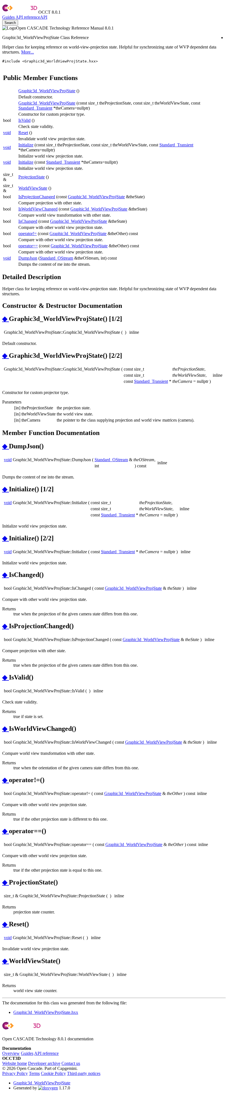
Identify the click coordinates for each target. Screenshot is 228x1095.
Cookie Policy (53, 1073)
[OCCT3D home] (19, 12)
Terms (34, 1073)
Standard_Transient (35, 108)
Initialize (25, 144)
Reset (23, 132)
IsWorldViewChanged (38, 209)
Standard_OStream (56, 258)
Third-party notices (83, 1073)
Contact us (70, 1063)
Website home (14, 1063)
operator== (28, 245)
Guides (8, 17)
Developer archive (44, 1063)
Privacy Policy (15, 1073)
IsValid (24, 120)
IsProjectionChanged (36, 196)
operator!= (27, 233)
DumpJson (27, 258)
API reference (46, 1053)
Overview (11, 1053)
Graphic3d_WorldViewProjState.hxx (45, 1012)
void (7, 132)
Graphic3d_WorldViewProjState (46, 90)
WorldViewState (32, 188)
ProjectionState (31, 177)
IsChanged (27, 221)
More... (27, 52)
